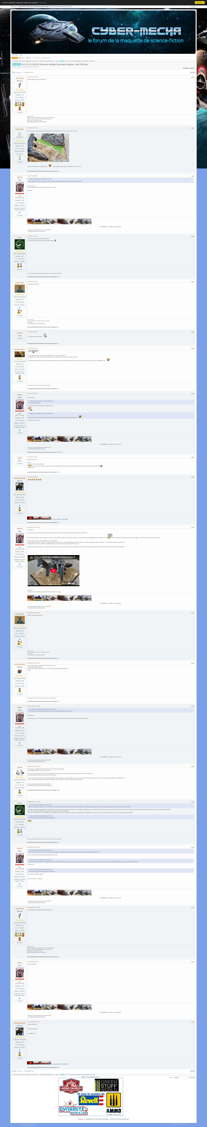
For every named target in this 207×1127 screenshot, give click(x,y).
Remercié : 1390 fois (20, 502)
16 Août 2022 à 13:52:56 (32, 236)
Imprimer (192, 72)
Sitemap (34, 1125)
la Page (110, 226)
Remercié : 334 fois (19, 100)
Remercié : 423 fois (19, 369)
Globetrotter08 (20, 478)
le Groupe (118, 226)
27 (24, 72)
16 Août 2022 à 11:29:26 (32, 127)
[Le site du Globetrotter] (19, 505)
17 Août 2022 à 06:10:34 (32, 331)
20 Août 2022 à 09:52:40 (32, 476)
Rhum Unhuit (20, 349)
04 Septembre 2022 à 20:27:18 (33, 766)
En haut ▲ (185, 1124)
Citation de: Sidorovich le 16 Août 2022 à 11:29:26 (41, 179)
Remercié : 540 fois (19, 151)
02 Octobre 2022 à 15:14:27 (33, 961)
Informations (42, 3)
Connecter (59, 6)
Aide (173, 1124)
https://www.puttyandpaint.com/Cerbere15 (36, 121)
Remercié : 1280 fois (20, 305)
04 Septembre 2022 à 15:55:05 (33, 663)
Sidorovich (20, 129)
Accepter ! (200, 3)
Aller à (171, 1077)
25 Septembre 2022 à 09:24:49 (33, 907)
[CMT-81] (19, 307)
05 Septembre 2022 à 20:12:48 (33, 847)
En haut (14, 1071)
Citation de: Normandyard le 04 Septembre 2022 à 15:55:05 (43, 709)
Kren (20, 237)
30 (30, 72)
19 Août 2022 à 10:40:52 (32, 456)
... (23, 72)
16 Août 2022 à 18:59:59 (32, 281)
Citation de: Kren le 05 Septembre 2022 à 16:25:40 (41, 860)
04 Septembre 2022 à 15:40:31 (33, 612)
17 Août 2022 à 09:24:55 (32, 348)
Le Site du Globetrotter (56, 519)
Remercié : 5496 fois (20, 205)
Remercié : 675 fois (19, 686)
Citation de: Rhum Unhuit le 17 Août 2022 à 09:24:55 (41, 401)
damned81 (20, 283)
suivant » (192, 68)
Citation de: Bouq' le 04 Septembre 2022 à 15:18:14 (41, 805)
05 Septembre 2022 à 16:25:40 (33, 801)
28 (26, 72)
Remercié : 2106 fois (20, 261)
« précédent (185, 68)
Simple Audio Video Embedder (26, 1125)
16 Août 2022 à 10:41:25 (32, 76)
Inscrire (70, 6)
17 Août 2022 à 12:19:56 (32, 393)
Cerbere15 (20, 78)
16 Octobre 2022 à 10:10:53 (33, 1021)
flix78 (20, 767)
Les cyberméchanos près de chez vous (36, 231)
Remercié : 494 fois (19, 787)
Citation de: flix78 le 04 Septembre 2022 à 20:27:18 (41, 816)
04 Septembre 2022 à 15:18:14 (33, 527)
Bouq (58, 171)
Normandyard (20, 664)
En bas (13, 72)
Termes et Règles (178, 1124)
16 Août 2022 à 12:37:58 (32, 175)
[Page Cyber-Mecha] (19, 212)
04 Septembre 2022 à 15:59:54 (33, 706)
